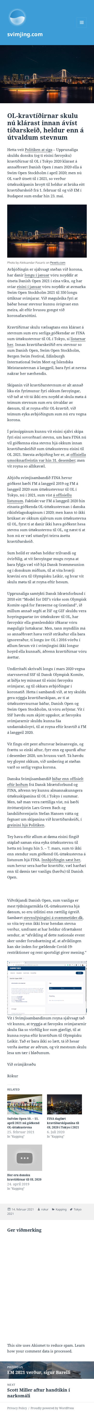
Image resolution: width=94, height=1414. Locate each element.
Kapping (61, 1209)
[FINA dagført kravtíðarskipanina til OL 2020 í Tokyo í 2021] (64, 1104)
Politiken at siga (38, 149)
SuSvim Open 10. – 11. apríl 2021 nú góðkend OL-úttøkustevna (23, 1123)
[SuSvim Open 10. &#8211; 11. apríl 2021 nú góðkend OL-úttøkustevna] (24, 1104)
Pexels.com (57, 263)
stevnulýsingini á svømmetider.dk (53, 917)
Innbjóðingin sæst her (60, 859)
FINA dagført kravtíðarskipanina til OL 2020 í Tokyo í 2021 (63, 1123)
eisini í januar (29, 286)
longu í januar (37, 275)
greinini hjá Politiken (25, 825)
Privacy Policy (17, 1408)
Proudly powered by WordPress (52, 1408)
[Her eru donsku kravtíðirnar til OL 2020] (24, 1158)
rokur (44, 1209)
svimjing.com (25, 34)
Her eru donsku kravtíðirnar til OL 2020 (24, 1177)
